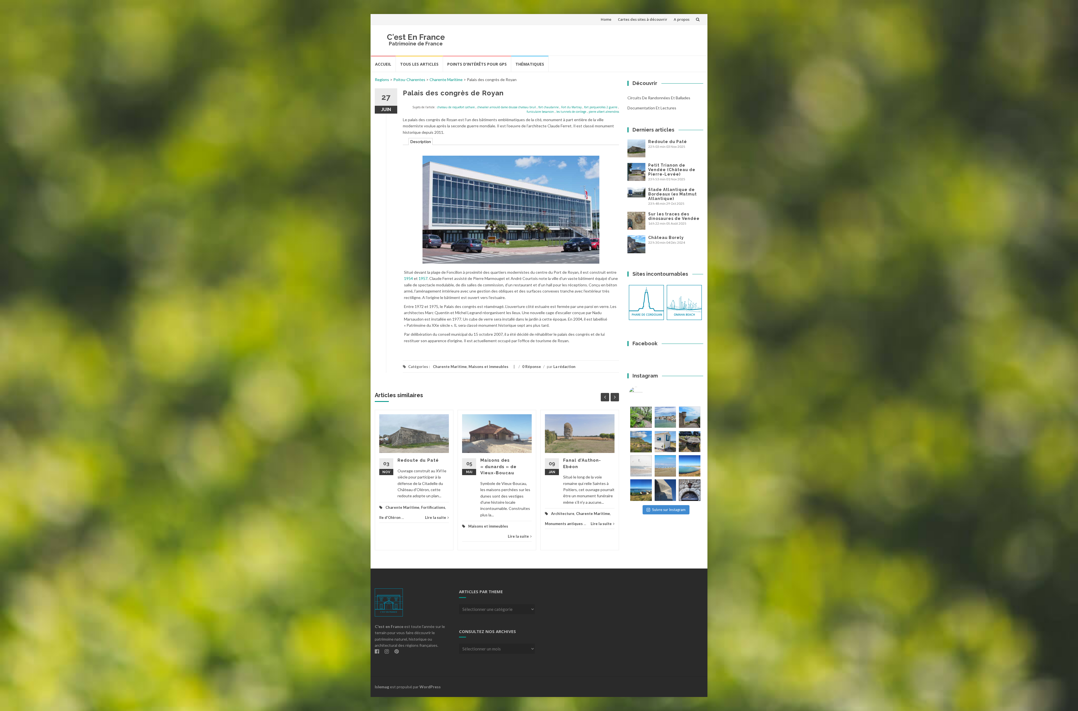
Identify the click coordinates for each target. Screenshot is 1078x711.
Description (420, 141)
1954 (408, 278)
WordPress (430, 686)
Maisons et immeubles (488, 366)
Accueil (383, 64)
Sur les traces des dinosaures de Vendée (674, 216)
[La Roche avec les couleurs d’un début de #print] (641, 441)
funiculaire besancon (540, 112)
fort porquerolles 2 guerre (600, 107)
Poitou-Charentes (409, 79)
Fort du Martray (571, 107)
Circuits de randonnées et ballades (658, 97)
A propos (681, 19)
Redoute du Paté (418, 460)
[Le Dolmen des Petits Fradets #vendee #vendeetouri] (689, 441)
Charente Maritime (446, 79)
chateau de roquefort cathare (456, 107)
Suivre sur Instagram (669, 509)
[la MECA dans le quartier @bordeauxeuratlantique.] (665, 490)
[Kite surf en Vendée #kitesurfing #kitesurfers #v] (641, 466)
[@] (644, 394)
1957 (423, 278)
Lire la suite (435, 517)
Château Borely (666, 237)
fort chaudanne (548, 107)
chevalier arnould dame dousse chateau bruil (506, 107)
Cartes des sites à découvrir (642, 19)
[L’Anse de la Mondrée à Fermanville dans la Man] (689, 466)
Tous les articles (419, 64)
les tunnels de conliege (571, 112)
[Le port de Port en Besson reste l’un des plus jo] (641, 490)
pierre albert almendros (604, 112)
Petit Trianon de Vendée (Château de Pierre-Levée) (671, 169)
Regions (382, 79)
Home (606, 19)
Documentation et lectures (651, 107)
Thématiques (529, 64)
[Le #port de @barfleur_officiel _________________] (665, 417)
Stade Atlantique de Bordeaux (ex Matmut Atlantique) (672, 194)
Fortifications (433, 507)
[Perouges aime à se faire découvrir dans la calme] (689, 490)
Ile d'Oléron (390, 517)
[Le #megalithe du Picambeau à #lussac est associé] (641, 417)
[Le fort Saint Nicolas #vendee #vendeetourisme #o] (689, 417)
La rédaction (564, 366)
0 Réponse (531, 366)
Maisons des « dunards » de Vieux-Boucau (498, 466)
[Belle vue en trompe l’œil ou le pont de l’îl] (665, 466)
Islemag (382, 686)
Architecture (562, 513)
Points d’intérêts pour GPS (477, 64)
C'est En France (416, 37)
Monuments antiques (564, 523)
